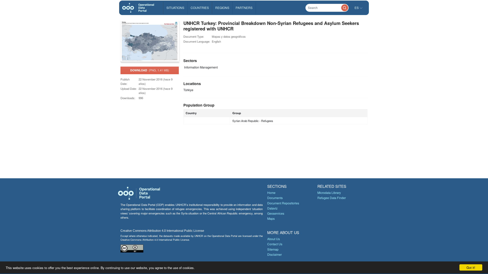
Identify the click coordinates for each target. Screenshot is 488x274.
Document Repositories (283, 203)
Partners (244, 8)
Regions (222, 8)
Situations (175, 8)
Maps (271, 218)
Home (271, 192)
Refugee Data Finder (331, 198)
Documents (275, 198)
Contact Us (274, 244)
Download (149, 70)
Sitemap (273, 249)
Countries (200, 8)
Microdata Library (329, 192)
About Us (273, 239)
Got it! (470, 267)
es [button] (357, 8)
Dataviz (272, 208)
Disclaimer (274, 254)
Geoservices (275, 213)
